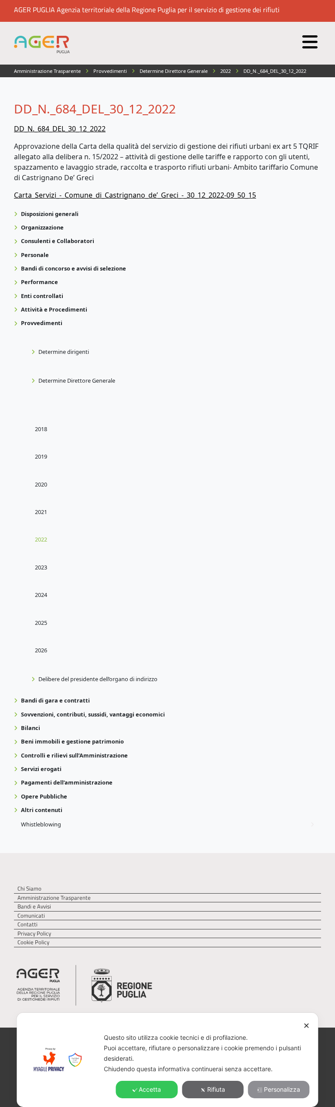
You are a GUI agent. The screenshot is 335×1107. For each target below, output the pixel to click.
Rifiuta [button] (216, 1089)
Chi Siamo (29, 888)
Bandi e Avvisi (34, 906)
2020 (41, 484)
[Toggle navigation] (309, 39)
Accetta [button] (150, 1089)
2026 (41, 650)
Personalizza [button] (282, 1089)
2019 (41, 456)
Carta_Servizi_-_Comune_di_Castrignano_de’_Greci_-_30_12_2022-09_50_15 (135, 195)
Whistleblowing (41, 824)
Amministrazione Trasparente (54, 898)
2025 (41, 623)
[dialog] (167, 1060)
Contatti (27, 924)
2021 (41, 512)
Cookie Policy (33, 942)
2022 (41, 539)
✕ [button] (306, 1025)
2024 (41, 595)
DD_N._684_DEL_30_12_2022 (60, 129)
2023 (41, 567)
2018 (41, 429)
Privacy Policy (34, 933)
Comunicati (31, 916)
